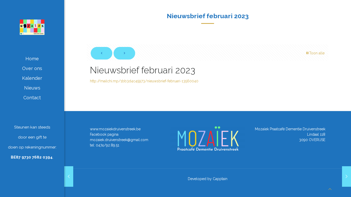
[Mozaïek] (32, 27)
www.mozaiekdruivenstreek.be (115, 129)
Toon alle (317, 53)
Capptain (220, 179)
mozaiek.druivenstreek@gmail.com (119, 140)
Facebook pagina (104, 134)
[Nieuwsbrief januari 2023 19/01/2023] (68, 176)
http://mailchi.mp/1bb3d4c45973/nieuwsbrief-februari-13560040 (144, 81)
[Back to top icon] (330, 189)
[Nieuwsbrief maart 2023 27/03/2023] (346, 176)
